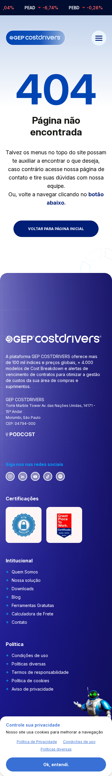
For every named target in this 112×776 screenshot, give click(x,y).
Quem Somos (25, 571)
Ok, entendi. (56, 764)
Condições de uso (30, 655)
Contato (19, 622)
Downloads (23, 588)
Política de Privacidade (37, 741)
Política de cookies (30, 680)
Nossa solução (26, 580)
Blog (16, 597)
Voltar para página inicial (56, 229)
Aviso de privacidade (32, 689)
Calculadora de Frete (32, 613)
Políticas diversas (29, 663)
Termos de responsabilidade (40, 672)
